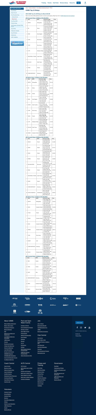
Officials (6, 402)
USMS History (7, 340)
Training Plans (40, 374)
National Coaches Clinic (9, 370)
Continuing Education (8, 378)
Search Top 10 (14, 12)
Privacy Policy (78, 335)
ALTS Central (23, 366)
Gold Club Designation (42, 347)
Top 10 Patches (14, 32)
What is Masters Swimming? (10, 323)
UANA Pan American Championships (25, 353)
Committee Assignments (9, 400)
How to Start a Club (42, 340)
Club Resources (41, 345)
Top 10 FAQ (13, 28)
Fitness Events (24, 333)
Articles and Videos (41, 379)
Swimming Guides (41, 370)
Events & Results (32, 7)
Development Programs (9, 327)
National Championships (26, 335)
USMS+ (39, 329)
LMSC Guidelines (14, 37)
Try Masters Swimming (9, 359)
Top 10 (22, 343)
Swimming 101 (41, 381)
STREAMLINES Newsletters (10, 355)
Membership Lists (41, 353)
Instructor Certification (25, 379)
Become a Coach (7, 368)
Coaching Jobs (7, 381)
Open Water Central (25, 331)
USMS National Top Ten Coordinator (67, 15)
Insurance (40, 349)
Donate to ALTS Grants (9, 351)
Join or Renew (40, 323)
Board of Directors (8, 329)
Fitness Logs (40, 376)
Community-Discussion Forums (10, 357)
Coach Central (7, 366)
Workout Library (64, 3)
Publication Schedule (15, 30)
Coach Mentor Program (9, 380)
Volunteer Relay (7, 396)
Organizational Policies (59, 368)
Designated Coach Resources (10, 376)
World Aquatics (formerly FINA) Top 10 (17, 26)
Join (79, 3)
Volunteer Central (7, 392)
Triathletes (40, 385)
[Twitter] (85, 327)
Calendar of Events (25, 325)
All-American (23, 345)
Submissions (13, 35)
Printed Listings (14, 23)
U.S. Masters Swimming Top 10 (43, 7)
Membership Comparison (43, 331)
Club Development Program (43, 351)
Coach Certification (8, 372)
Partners (6, 342)
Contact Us (77, 333)
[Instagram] (81, 327)
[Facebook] (77, 327)
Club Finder (56, 3)
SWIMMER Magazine (8, 353)
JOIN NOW (79, 322)
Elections (6, 398)
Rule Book (56, 366)
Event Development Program (27, 327)
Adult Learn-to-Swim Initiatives (27, 377)
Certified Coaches (8, 374)
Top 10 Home (13, 10)
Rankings (23, 339)
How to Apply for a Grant (26, 375)
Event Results (24, 337)
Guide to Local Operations (9, 404)
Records (22, 341)
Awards (5, 407)
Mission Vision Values (8, 325)
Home (27, 7)
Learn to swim (40, 383)
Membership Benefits (42, 325)
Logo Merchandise (8, 350)
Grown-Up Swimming (8, 348)
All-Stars (22, 347)
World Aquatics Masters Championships (26, 349)
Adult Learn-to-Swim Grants (26, 373)
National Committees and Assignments (9, 334)
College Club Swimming (9, 346)
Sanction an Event (24, 329)
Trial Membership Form (42, 327)
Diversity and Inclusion (9, 344)
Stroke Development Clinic (26, 355)
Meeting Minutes (57, 380)
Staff (5, 331)
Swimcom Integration (42, 378)
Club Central (40, 338)
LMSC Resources (7, 405)
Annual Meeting (7, 394)
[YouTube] (89, 327)
